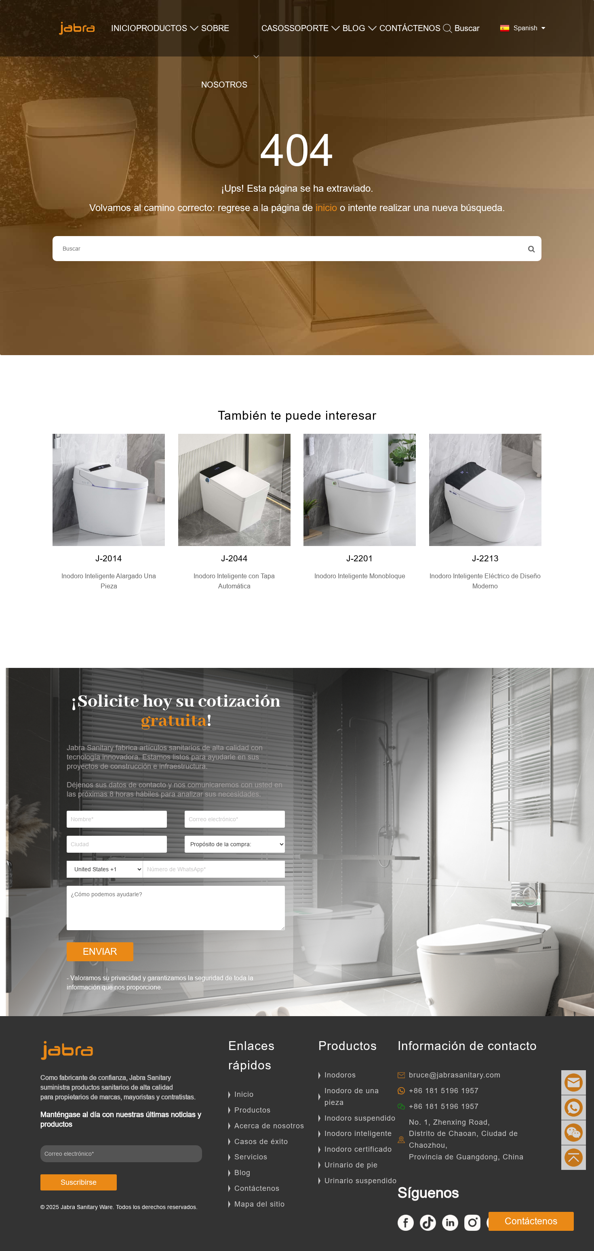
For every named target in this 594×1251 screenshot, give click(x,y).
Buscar (467, 28)
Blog (242, 1172)
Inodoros (340, 1075)
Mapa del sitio (259, 1204)
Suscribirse (79, 1182)
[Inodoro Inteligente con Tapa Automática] (234, 490)
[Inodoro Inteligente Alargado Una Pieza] (109, 490)
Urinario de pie (351, 1165)
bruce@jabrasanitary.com (455, 1075)
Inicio (244, 1094)
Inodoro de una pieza (351, 1096)
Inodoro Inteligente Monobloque (359, 575)
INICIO (123, 28)
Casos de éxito (261, 1141)
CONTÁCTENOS (409, 28)
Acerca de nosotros (269, 1125)
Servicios (251, 1157)
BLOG (354, 28)
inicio (326, 208)
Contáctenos (257, 1188)
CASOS (275, 28)
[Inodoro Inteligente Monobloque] (359, 490)
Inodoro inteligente (358, 1133)
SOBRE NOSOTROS (224, 56)
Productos (252, 1110)
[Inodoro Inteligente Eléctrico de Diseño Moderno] (485, 490)
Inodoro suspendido (360, 1118)
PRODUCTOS (161, 28)
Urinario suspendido (360, 1180)
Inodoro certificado (358, 1149)
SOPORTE (309, 28)
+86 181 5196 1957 (444, 1090)
